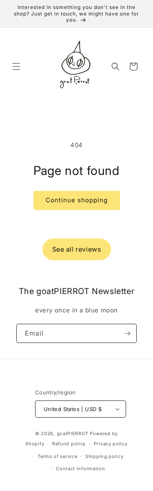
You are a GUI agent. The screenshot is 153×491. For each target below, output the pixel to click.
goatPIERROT (73, 433)
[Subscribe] (127, 333)
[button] (16, 66)
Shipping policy (104, 456)
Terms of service (57, 456)
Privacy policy (111, 444)
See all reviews (76, 249)
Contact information (80, 468)
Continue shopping (77, 200)
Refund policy (69, 444)
